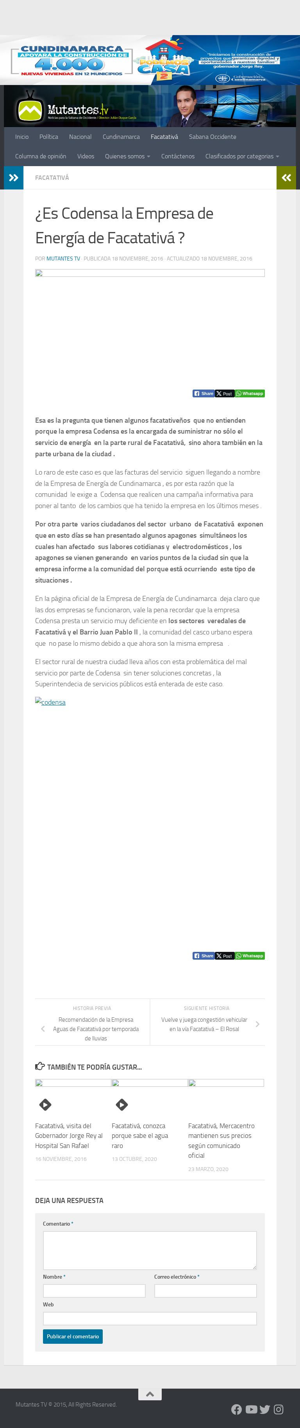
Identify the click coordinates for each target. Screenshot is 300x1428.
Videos (85, 156)
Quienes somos (125, 156)
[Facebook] (236, 1409)
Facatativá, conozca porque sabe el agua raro (140, 1136)
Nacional (80, 136)
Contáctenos (178, 156)
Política (48, 136)
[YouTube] (250, 1409)
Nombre (54, 1277)
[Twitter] (264, 1409)
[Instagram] (278, 1409)
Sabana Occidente (212, 136)
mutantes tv (63, 258)
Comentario (58, 1224)
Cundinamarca (121, 136)
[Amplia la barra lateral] (13, 178)
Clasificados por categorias (239, 156)
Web (48, 1304)
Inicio (22, 136)
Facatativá (164, 136)
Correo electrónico (177, 1277)
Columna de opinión (40, 156)
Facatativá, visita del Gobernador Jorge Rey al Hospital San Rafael (69, 1136)
